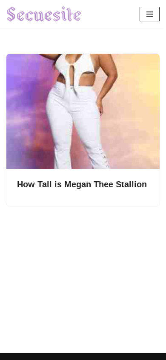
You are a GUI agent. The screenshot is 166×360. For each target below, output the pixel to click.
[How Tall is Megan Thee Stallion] (83, 111)
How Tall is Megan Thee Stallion (82, 184)
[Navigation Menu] (150, 14)
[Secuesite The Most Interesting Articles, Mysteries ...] (44, 14)
